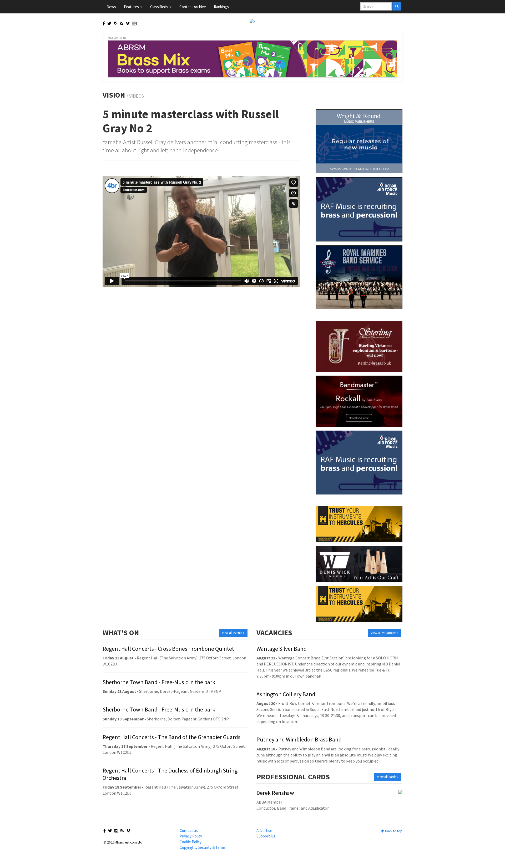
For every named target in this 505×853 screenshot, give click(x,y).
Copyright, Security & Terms (203, 847)
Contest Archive (192, 6)
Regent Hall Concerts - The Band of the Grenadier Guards (171, 737)
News (111, 6)
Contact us (189, 830)
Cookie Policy (190, 841)
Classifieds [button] (159, 6)
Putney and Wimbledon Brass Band (299, 739)
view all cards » (387, 777)
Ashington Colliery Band (285, 694)
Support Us (265, 836)
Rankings (221, 6)
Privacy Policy (191, 836)
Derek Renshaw (275, 792)
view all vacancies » (384, 632)
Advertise (264, 830)
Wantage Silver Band (281, 648)
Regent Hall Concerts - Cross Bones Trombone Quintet (168, 648)
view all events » (233, 632)
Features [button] (132, 6)
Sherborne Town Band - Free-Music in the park (159, 682)
